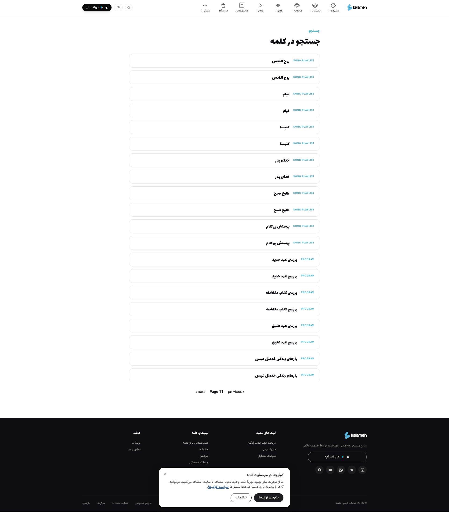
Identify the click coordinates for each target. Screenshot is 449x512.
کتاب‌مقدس (241, 11)
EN (118, 7)
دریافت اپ (332, 456)
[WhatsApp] (341, 470)
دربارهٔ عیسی (269, 449)
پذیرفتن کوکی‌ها (269, 497)
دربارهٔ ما (136, 443)
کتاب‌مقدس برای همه (195, 443)
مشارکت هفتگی (198, 462)
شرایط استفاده (120, 503)
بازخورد (86, 503)
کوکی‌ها (101, 503)
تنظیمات (241, 497)
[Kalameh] (357, 7)
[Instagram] (362, 470)
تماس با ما (134, 449)
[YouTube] (330, 470)
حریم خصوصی (143, 503)
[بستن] (165, 474)
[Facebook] (319, 470)
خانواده (203, 449)
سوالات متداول (267, 456)
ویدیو (260, 11)
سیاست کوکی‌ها (218, 486)
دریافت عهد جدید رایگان (262, 443)
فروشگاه (223, 11)
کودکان (204, 456)
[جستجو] (129, 7)
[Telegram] (352, 470)
